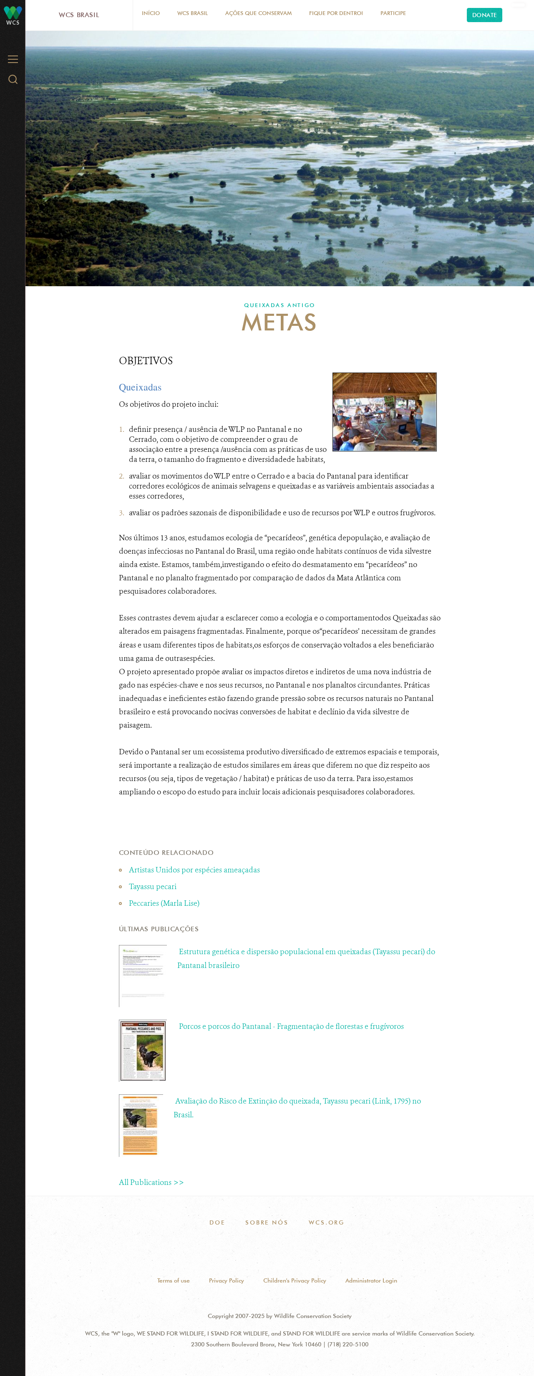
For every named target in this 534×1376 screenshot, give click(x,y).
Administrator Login (371, 1280)
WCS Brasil (79, 15)
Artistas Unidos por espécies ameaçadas (194, 870)
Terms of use (173, 1280)
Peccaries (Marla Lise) (164, 903)
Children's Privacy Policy (294, 1280)
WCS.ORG (327, 1222)
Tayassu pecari (152, 887)
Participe (393, 13)
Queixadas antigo (279, 305)
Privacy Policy (226, 1280)
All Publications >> (151, 1182)
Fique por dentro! (336, 13)
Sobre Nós (266, 1222)
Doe (217, 1222)
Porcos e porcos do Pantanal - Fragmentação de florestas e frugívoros (291, 1026)
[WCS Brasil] (13, 12)
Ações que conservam (258, 13)
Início (151, 13)
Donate (484, 15)
